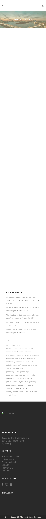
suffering (26, 388)
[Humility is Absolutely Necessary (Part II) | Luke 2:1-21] (23, 113)
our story (20, 378)
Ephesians (10, 358)
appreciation (11, 352)
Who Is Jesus (11, 395)
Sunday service (12, 392)
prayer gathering (29, 382)
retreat (20, 385)
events (17, 358)
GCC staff (17, 365)
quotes (8, 385)
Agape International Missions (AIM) (19, 348)
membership (11, 378)
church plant (11, 355)
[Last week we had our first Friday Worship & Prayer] (9, 505)
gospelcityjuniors (12, 372)
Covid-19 (30, 355)
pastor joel (29, 378)
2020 (18, 345)
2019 (13, 345)
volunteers (33, 392)
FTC (31, 362)
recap (14, 385)
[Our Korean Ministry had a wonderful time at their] (37, 498)
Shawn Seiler (29, 385)
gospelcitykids (25, 372)
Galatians (9, 365)
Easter (36, 355)
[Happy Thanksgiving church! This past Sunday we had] (23, 498)
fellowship (31, 358)
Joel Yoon (22, 375)
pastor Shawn (11, 382)
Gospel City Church (29, 365)
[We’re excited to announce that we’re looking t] (9, 498)
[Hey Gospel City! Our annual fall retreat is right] (23, 500)
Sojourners (18, 388)
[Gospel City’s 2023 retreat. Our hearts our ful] (9, 500)
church (28, 352)
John (29, 375)
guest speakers (12, 375)
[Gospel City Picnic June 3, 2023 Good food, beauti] (9, 502)
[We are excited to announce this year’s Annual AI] (37, 502)
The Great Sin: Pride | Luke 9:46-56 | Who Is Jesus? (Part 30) (21, 81)
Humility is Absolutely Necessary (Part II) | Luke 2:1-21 (20, 135)
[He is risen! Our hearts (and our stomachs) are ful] (23, 502)
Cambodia (20, 352)
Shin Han (9, 388)
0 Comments (26, 90)
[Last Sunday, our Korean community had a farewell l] (37, 500)
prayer (20, 382)
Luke (33, 375)
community (21, 355)
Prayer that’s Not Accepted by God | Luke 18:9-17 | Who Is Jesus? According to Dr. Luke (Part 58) (22, 300)
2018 (8, 345)
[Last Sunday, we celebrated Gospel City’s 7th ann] (23, 505)
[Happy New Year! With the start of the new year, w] (37, 505)
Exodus (23, 358)
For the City (10, 362)
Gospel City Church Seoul (16, 368)
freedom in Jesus (22, 362)
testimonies (23, 392)
